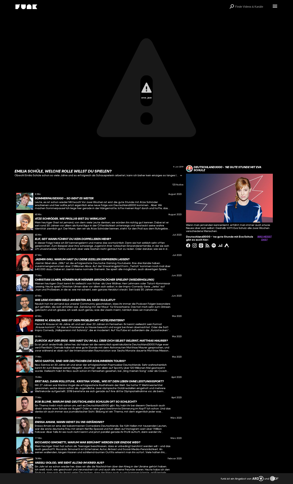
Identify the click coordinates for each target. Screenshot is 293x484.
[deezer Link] (220, 245)
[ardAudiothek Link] (226, 245)
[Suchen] (231, 7)
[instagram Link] (194, 245)
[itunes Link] (201, 245)
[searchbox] (252, 6)
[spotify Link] (214, 245)
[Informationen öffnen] (181, 176)
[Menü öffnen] (275, 6)
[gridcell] (99, 201)
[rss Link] (207, 245)
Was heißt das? (264, 238)
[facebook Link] (188, 245)
